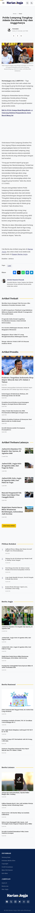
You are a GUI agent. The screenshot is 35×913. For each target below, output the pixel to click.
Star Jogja (5, 889)
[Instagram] (15, 901)
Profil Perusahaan (7, 867)
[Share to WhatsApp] (23, 272)
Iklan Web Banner (7, 870)
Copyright (5, 863)
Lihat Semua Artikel (9, 525)
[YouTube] (19, 901)
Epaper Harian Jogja (19, 254)
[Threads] (24, 901)
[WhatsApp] (28, 901)
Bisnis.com (5, 886)
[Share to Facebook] (14, 272)
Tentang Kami (6, 857)
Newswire (15, 29)
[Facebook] (7, 901)
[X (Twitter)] (11, 901)
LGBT (9, 265)
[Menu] (3, 3)
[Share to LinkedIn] (27, 272)
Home (14, 13)
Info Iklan (5, 873)
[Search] (27, 3)
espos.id (4, 883)
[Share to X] (19, 272)
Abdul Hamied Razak (15, 280)
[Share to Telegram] (31, 272)
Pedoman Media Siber (8, 860)
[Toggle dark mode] (31, 3)
